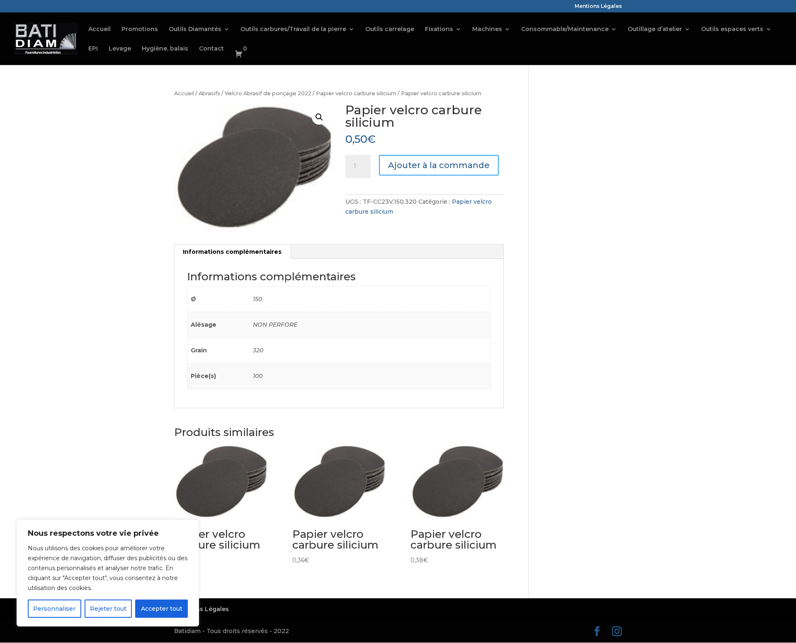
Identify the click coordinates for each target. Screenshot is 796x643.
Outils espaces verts (732, 29)
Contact (211, 49)
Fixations (439, 29)
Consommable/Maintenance (565, 29)
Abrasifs (209, 93)
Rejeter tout (108, 608)
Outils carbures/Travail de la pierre (293, 29)
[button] (319, 117)
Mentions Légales (598, 6)
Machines (487, 29)
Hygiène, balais (165, 49)
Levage (120, 49)
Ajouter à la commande (439, 165)
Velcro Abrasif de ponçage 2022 (268, 93)
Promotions (139, 29)
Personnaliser (54, 608)
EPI (93, 49)
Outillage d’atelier (655, 29)
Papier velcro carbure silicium (356, 93)
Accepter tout (161, 608)
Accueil (99, 29)
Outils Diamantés (195, 29)
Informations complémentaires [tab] (232, 251)
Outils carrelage (389, 29)
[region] (108, 573)
